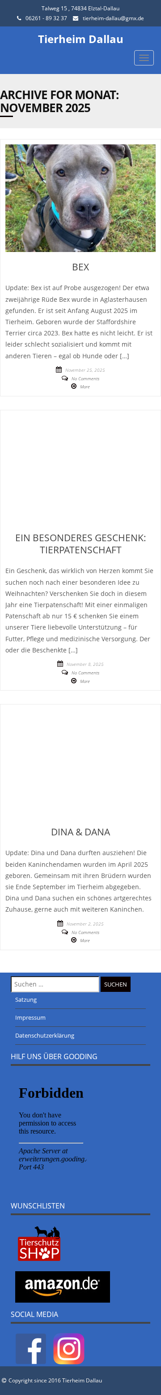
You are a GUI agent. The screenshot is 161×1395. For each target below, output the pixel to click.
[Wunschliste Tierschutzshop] (39, 1243)
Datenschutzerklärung (44, 1035)
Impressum (30, 1017)
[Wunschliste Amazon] (62, 1286)
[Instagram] (69, 1348)
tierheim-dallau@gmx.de (113, 18)
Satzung (26, 999)
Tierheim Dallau (80, 38)
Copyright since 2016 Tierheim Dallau (55, 1380)
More (85, 386)
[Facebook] (31, 1348)
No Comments (85, 378)
